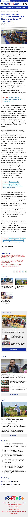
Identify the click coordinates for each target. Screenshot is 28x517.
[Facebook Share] (14, 272)
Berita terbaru (4, 14)
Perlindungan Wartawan (14, 507)
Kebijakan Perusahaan (14, 509)
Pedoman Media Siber (14, 506)
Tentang (10, 503)
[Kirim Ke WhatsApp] (26, 272)
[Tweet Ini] (17, 272)
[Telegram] (20, 498)
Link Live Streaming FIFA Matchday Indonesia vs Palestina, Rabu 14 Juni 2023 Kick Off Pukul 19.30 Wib (18, 388)
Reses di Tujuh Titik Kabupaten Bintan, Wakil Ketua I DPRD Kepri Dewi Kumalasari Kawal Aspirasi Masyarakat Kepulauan (13, 331)
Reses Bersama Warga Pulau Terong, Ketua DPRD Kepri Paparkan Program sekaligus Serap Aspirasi (18, 343)
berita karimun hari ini (7, 487)
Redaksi (4, 503)
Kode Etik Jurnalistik (17, 504)
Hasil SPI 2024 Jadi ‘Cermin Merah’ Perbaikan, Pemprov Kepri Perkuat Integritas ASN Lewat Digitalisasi (12, 431)
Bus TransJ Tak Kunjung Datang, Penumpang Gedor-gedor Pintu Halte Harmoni (13, 451)
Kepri (9, 14)
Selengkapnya (13, 349)
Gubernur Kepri (16, 484)
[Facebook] (6, 498)
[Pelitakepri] (11, 4)
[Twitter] (8, 498)
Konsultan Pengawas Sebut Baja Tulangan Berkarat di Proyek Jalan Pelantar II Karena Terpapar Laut (14, 425)
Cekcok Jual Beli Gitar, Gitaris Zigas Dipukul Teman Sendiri (15, 461)
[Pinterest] (11, 498)
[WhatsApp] (17, 498)
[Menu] (2, 4)
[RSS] (22, 498)
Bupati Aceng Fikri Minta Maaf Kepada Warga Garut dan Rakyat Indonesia (14, 466)
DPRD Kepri (15, 481)
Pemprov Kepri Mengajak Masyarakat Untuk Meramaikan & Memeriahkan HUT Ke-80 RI (15, 445)
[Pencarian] (26, 4)
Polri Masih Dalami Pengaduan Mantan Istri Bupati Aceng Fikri (15, 472)
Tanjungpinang (15, 14)
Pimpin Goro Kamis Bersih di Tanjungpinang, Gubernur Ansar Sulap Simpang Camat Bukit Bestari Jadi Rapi (12, 261)
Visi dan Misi (17, 503)
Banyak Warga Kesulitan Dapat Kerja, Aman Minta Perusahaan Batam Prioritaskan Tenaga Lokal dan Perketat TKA (17, 337)
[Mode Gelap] (23, 4)
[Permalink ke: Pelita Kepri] (2, 24)
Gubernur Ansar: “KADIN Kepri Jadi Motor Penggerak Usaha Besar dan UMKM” (11, 265)
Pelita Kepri (6, 23)
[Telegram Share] (23, 272)
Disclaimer (8, 504)
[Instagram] (14, 498)
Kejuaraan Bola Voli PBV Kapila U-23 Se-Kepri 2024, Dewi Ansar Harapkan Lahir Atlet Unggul (18, 382)
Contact (23, 503)
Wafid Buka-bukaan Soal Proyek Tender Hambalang (14, 456)
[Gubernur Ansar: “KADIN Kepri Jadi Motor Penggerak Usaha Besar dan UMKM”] (7, 295)
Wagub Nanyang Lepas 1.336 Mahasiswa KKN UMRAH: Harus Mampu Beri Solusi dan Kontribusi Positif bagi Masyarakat (13, 256)
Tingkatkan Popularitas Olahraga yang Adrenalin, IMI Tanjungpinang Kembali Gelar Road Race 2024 (13, 376)
